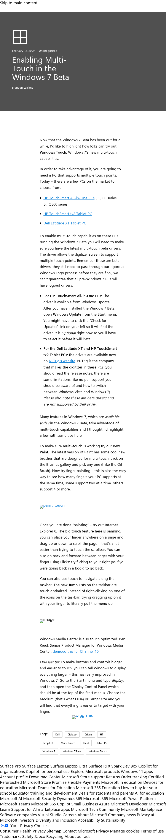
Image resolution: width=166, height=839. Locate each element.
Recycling (55, 836)
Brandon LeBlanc (22, 87)
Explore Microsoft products (95, 771)
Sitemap (54, 831)
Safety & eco (33, 836)
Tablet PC (102, 743)
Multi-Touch (68, 743)
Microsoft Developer (129, 804)
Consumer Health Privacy (23, 831)
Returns (113, 776)
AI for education (149, 793)
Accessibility (89, 820)
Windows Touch (98, 751)
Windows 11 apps (137, 771)
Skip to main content (18, 2)
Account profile (14, 776)
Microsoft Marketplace (141, 809)
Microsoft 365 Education (98, 787)
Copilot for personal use (48, 771)
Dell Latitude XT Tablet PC (64, 223)
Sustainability (113, 820)
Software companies (18, 814)
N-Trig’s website (62, 360)
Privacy (103, 831)
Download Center (45, 776)
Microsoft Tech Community (95, 809)
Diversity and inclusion (56, 820)
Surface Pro (10, 766)
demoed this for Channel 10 (76, 651)
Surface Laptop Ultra (69, 766)
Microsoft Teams (15, 804)
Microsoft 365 (95, 798)
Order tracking (134, 776)
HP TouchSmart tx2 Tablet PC (67, 213)
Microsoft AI (11, 798)
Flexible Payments (84, 782)
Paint (86, 743)
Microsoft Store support (83, 776)
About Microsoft (92, 814)
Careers (70, 814)
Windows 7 (49, 751)
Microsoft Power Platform (132, 798)
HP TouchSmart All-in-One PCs (68, 197)
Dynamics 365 (69, 798)
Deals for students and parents (106, 793)
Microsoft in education (121, 782)
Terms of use (152, 831)
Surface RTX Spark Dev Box (113, 766)
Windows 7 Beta (72, 751)
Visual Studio (50, 814)
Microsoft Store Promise (45, 782)
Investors (26, 820)
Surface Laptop (35, 766)
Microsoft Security (39, 798)
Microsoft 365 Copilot (50, 804)
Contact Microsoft (78, 831)
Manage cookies (125, 831)
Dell (57, 734)
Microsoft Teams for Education (47, 787)
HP (102, 734)
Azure (104, 804)
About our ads (77, 836)
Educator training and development (45, 793)
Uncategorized (48, 50)
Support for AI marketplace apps (40, 809)
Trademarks (10, 836)
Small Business (84, 804)
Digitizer (72, 734)
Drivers (88, 734)
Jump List (48, 743)
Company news (122, 814)
